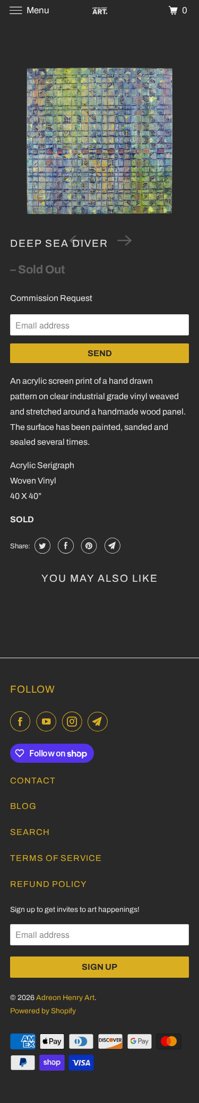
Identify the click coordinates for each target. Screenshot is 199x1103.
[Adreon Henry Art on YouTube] (48, 721)
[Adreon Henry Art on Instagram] (74, 721)
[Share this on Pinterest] (88, 546)
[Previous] (75, 239)
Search (30, 832)
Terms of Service (56, 858)
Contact (33, 780)
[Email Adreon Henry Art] (100, 721)
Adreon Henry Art (65, 998)
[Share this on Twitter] (41, 546)
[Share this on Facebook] (64, 546)
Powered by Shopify (43, 1011)
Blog (23, 806)
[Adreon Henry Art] (100, 10)
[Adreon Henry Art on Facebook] (22, 721)
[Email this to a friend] (111, 546)
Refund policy (48, 884)
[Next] (123, 239)
